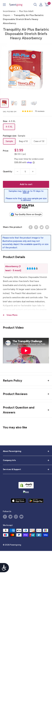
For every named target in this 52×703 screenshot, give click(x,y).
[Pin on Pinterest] (36, 227)
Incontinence (9, 11)
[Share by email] (47, 227)
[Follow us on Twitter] (10, 517)
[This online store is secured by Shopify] (26, 485)
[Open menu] (4, 4)
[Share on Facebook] (31, 227)
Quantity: (8, 171)
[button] (47, 4)
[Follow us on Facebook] (5, 517)
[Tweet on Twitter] (42, 227)
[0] (47, 4)
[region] (26, 268)
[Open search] (35, 4)
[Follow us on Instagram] (16, 517)
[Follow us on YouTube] (21, 517)
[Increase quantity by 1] (33, 171)
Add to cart (26, 184)
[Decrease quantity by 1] (17, 171)
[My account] (40, 4)
